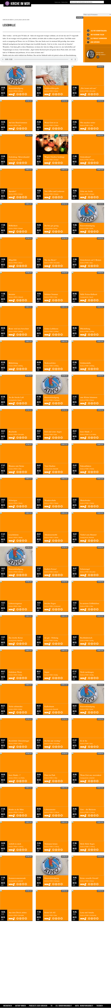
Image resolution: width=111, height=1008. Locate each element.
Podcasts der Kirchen (38, 1006)
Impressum (57, 2)
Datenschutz (64, 2)
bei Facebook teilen (97, 35)
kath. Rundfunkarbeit (84, 1006)
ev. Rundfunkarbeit (64, 1006)
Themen (99, 1006)
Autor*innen (20, 1006)
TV (51, 1006)
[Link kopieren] (20, 94)
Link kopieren (95, 42)
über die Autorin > (101, 54)
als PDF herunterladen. (99, 31)
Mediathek (7, 1006)
